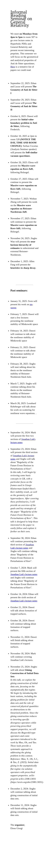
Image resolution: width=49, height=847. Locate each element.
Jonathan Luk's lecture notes (23, 574)
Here (12, 66)
